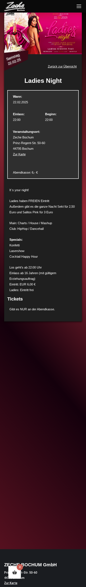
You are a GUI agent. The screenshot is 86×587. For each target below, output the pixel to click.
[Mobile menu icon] (79, 6)
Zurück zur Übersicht (62, 66)
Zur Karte (19, 154)
